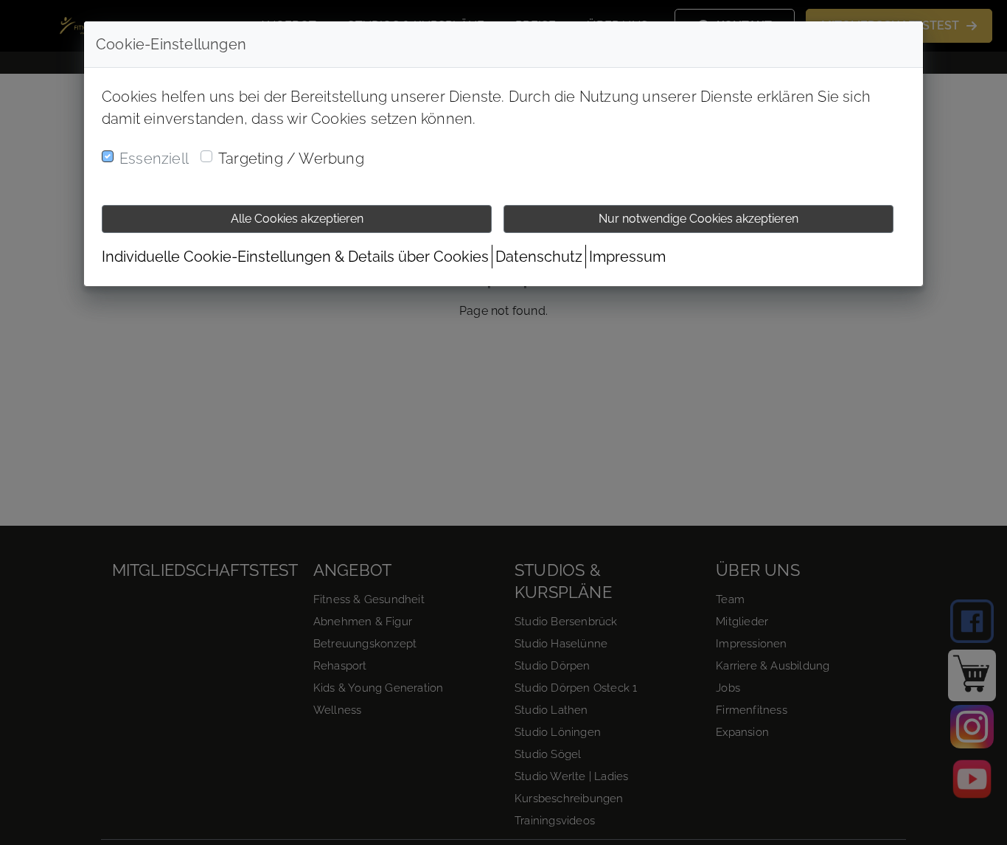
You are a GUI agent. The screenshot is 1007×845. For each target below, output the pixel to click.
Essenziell (154, 158)
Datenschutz (538, 256)
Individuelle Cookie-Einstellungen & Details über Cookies (295, 256)
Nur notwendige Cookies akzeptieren (698, 219)
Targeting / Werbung (291, 158)
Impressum (627, 256)
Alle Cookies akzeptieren (297, 219)
